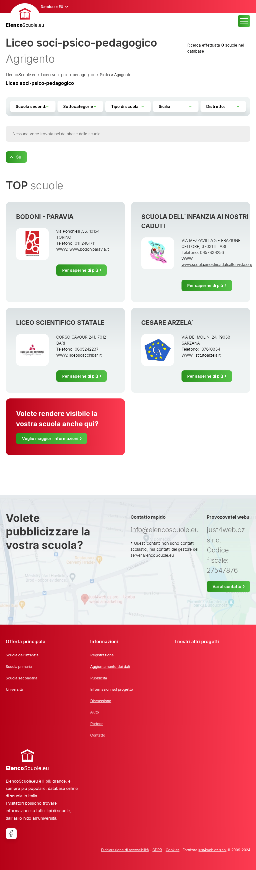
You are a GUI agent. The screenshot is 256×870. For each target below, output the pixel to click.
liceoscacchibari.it (86, 355)
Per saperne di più (80, 270)
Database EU (52, 7)
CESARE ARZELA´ (167, 322)
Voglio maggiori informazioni (50, 438)
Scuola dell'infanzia (22, 655)
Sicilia (105, 74)
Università (14, 689)
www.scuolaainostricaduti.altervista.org (217, 264)
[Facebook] (11, 833)
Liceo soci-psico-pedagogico (68, 74)
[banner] (25, 16)
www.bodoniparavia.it (89, 249)
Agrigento (123, 74)
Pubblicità (98, 678)
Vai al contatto (226, 586)
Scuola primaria (19, 666)
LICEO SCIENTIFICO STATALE (60, 322)
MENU (244, 21)
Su (18, 157)
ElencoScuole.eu (21, 74)
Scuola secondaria (21, 678)
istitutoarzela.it (207, 355)
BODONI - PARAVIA (45, 216)
